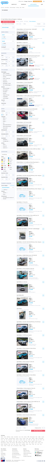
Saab (12, 444)
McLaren (39, 441)
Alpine (12, 436)
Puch (42, 442)
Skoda (17, 444)
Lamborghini (3, 441)
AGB (12, 460)
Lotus (22, 441)
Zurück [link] (17, 23)
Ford (6, 439)
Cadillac (39, 436)
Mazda (36, 441)
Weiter (25, 23)
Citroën (20, 438)
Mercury (8, 442)
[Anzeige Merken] (43, 29)
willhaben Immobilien (26, 451)
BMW (28, 436)
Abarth (2, 436)
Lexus (14, 441)
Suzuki (30, 444)
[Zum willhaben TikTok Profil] (39, 461)
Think (41, 444)
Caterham (2, 438)
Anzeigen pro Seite (38, 427)
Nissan (27, 442)
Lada (43, 439)
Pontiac (36, 442)
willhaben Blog (3, 454)
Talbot (33, 444)
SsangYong (23, 444)
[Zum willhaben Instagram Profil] (37, 461)
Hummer (17, 439)
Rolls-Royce (6, 444)
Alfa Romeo (8, 436)
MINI (16, 442)
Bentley (25, 436)
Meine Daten (14, 456)
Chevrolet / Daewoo (12, 438)
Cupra (27, 438)
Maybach (33, 441)
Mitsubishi (20, 442)
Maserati (29, 441)
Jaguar (34, 439)
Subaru (27, 444)
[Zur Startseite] (4, 3)
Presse (2, 451)
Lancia (7, 441)
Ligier (16, 441)
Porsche (39, 442)
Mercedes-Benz (3, 442)
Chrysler (17, 438)
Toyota (2, 445)
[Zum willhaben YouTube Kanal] (41, 461)
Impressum (23, 460)
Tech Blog (2, 456)
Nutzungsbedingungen (15, 453)
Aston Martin (16, 436)
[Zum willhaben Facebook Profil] (44, 461)
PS (3, 114)
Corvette (24, 438)
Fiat (4, 439)
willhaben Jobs (25, 454)
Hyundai (21, 439)
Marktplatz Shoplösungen (27, 456)
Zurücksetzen (4, 38)
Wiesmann (17, 445)
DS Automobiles (40, 438)
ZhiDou (21, 445)
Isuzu (27, 439)
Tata (35, 444)
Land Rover (10, 441)
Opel (29, 442)
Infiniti (24, 439)
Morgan (23, 442)
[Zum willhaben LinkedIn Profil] (42, 461)
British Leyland (32, 436)
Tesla (38, 444)
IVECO (29, 439)
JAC (31, 439)
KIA (38, 439)
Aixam (5, 436)
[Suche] (13, 49)
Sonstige (24, 445)
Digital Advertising (26, 450)
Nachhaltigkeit (3, 453)
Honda (14, 439)
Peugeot (32, 442)
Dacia (30, 438)
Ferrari (2, 439)
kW (6, 114)
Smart (20, 444)
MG (10, 442)
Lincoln (19, 441)
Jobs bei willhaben (3, 450)
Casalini (43, 436)
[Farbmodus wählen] (44, 1)
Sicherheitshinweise (15, 451)
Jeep (36, 439)
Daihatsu (33, 438)
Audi (19, 436)
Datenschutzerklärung (15, 457)
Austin (22, 436)
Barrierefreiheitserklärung (16, 454)
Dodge (36, 438)
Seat (14, 444)
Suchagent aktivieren (38, 430)
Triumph (8, 445)
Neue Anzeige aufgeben (38, 1)
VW (13, 445)
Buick (36, 436)
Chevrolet (6, 438)
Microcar (13, 442)
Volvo (12, 445)
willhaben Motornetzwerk (27, 453)
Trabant (5, 445)
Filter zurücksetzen (32, 21)
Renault (2, 444)
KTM (41, 439)
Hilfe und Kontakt (15, 450)
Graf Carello (10, 439)
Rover (9, 444)
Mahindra (25, 441)
